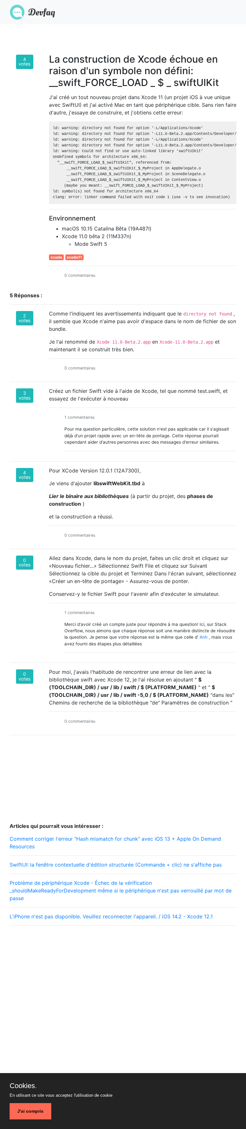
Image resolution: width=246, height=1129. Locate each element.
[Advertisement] (123, 975)
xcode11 (74, 257)
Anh (204, 637)
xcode (56, 257)
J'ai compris (30, 1111)
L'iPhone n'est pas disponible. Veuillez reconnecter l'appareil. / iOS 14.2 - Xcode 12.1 (111, 916)
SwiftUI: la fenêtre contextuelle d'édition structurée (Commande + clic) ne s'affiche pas (116, 864)
